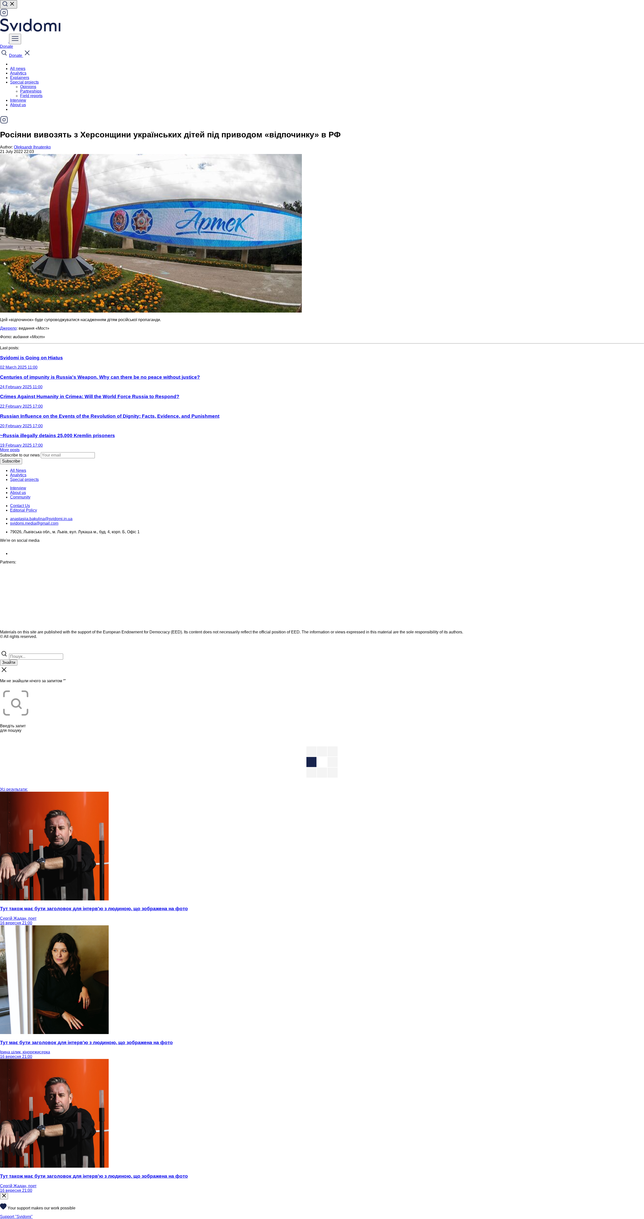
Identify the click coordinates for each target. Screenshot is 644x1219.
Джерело (8, 328)
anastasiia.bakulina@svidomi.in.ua (41, 519)
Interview (18, 100)
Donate (6, 46)
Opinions (28, 87)
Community (20, 497)
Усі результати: (14, 789)
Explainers (19, 77)
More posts (10, 450)
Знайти (8, 662)
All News (18, 470)
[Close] (4, 1196)
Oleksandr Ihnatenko (32, 147)
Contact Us (20, 506)
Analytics (18, 73)
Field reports (31, 96)
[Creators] (10, 647)
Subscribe (11, 461)
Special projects (24, 479)
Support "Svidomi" (16, 1216)
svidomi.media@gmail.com (34, 523)
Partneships (31, 91)
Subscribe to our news (20, 455)
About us (18, 105)
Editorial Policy (23, 510)
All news (17, 68)
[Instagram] (4, 15)
